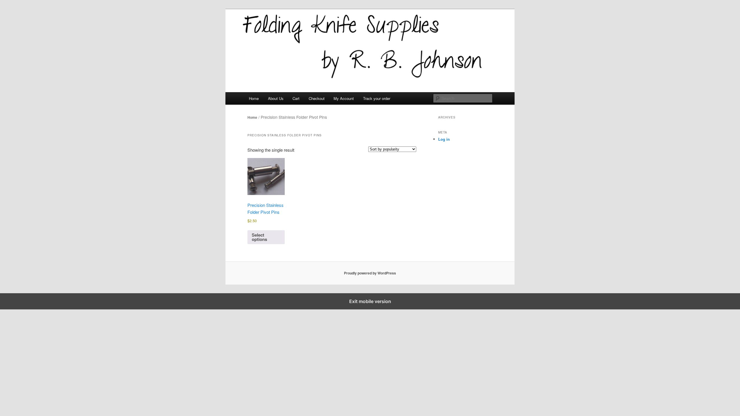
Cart (296, 98)
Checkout (317, 98)
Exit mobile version (370, 301)
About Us (276, 98)
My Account (344, 98)
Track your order (376, 98)
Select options (259, 237)
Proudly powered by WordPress (370, 273)
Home (254, 98)
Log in (444, 139)
